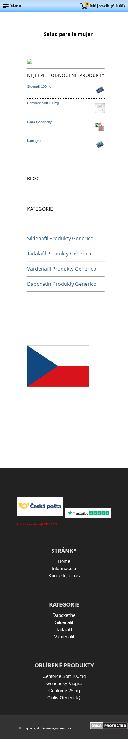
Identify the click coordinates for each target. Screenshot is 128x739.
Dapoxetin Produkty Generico (62, 284)
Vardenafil (64, 636)
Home (64, 561)
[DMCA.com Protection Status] (109, 727)
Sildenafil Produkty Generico (60, 238)
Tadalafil (64, 629)
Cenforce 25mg (64, 690)
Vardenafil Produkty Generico (61, 268)
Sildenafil (64, 622)
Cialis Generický (64, 697)
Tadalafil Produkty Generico (59, 253)
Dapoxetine (64, 615)
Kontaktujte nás (64, 575)
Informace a (64, 568)
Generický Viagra (64, 683)
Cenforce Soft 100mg (64, 676)
